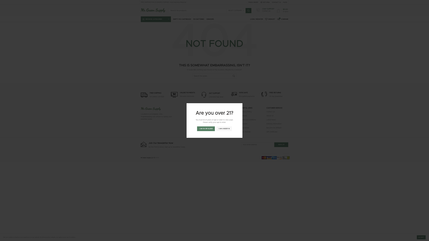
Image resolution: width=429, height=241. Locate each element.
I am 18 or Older (206, 128)
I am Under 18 (224, 128)
